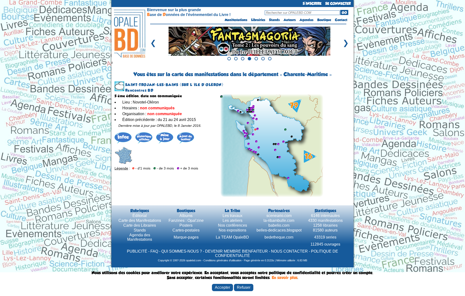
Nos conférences (232, 225)
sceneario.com (279, 216)
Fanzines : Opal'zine (186, 220)
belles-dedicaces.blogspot (279, 230)
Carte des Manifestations (139, 220)
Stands (274, 20)
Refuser (243, 287)
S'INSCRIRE (312, 3)
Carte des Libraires (139, 225)
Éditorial (139, 216)
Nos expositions (232, 230)
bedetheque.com (278, 237)
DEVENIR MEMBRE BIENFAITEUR (236, 251)
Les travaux (232, 216)
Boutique (324, 20)
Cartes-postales (186, 230)
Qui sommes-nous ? (181, 251)
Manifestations (236, 20)
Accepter (222, 287)
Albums (186, 216)
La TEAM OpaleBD (232, 237)
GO (344, 13)
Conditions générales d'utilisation (222, 260)
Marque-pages (186, 237)
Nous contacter (289, 251)
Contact (341, 20)
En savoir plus (284, 277)
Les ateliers (232, 220)
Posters (186, 225)
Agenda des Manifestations (139, 237)
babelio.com (278, 225)
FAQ (154, 251)
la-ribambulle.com (279, 220)
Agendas (306, 20)
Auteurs (290, 20)
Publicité (137, 251)
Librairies (258, 20)
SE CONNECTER (338, 3)
